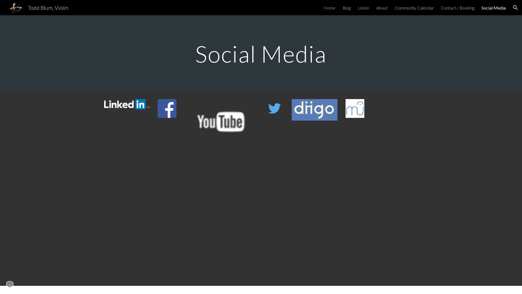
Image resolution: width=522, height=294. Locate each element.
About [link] (382, 7)
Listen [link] (363, 7)
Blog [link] (347, 7)
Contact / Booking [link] (457, 7)
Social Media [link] (493, 7)
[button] (515, 7)
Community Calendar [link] (414, 7)
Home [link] (329, 7)
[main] (261, 54)
